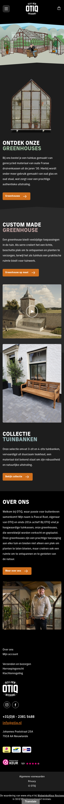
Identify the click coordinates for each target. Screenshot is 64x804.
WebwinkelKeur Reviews (51, 796)
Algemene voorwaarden (32, 776)
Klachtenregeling (13, 673)
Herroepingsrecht (13, 669)
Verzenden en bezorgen (17, 664)
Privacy (32, 781)
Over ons (8, 649)
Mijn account (10, 654)
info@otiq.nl (12, 723)
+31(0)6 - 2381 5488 (18, 717)
